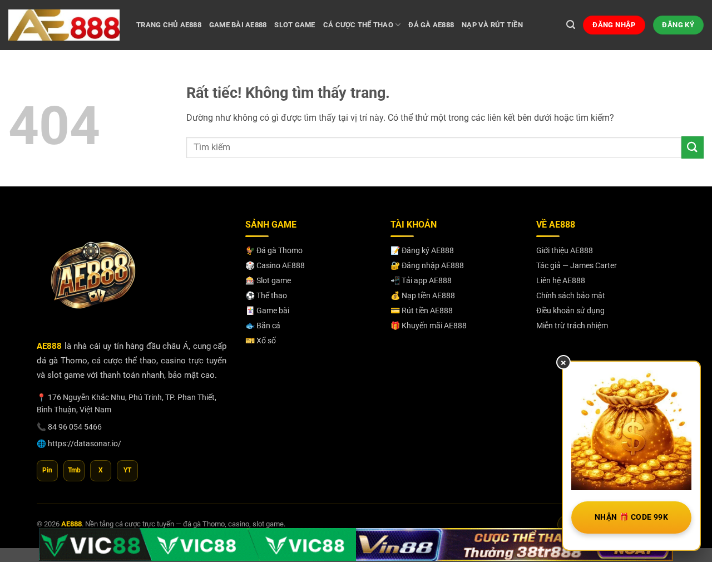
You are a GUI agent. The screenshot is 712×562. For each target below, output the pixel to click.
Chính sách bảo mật (570, 295)
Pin (47, 470)
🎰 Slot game (268, 280)
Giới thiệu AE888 (564, 250)
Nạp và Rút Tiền (492, 25)
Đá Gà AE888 (431, 25)
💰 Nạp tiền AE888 (422, 295)
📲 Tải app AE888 (421, 280)
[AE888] (64, 24)
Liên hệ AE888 (560, 280)
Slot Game (294, 25)
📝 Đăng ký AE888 (422, 250)
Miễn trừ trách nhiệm (572, 325)
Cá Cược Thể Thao (358, 25)
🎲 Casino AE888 (275, 265)
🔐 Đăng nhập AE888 (427, 265)
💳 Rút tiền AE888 (421, 310)
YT (127, 470)
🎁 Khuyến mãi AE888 (428, 325)
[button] (570, 25)
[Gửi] (692, 147)
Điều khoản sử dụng (570, 310)
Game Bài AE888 (238, 25)
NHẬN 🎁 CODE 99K (631, 516)
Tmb (74, 470)
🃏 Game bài (267, 310)
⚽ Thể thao (266, 295)
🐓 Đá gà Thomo (274, 250)
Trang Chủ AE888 (168, 25)
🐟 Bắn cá (262, 325)
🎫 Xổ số (260, 340)
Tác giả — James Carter (576, 265)
